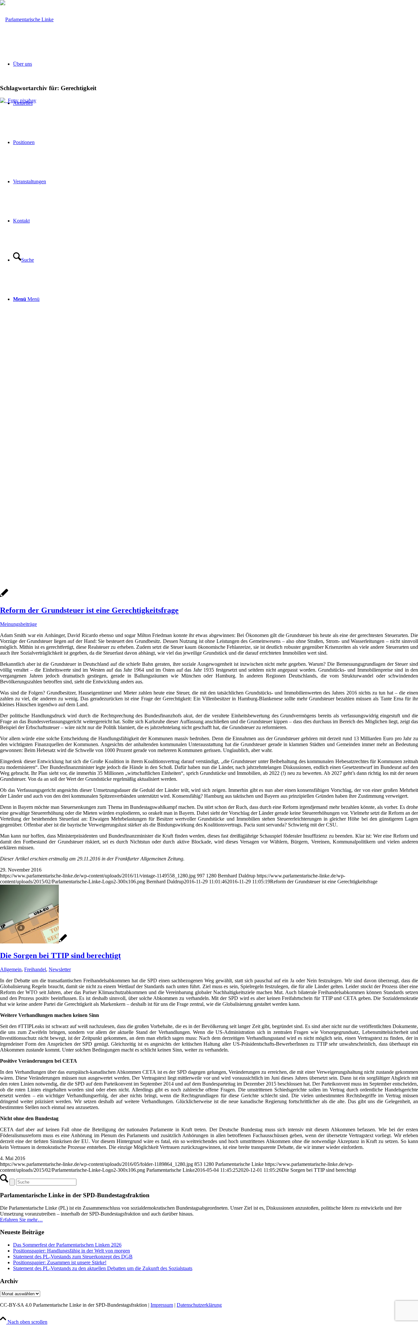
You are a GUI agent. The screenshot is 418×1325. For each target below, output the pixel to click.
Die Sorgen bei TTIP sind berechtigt (60, 955)
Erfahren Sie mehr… (21, 1219)
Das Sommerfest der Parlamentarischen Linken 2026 (67, 1245)
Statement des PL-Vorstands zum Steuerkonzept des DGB (73, 1256)
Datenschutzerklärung (199, 1305)
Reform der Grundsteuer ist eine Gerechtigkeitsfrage (89, 610)
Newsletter (60, 969)
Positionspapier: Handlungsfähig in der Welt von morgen (71, 1250)
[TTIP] (33, 941)
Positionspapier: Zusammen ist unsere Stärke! (59, 1262)
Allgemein (11, 969)
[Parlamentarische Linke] (27, 19)
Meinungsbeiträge (18, 624)
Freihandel (35, 969)
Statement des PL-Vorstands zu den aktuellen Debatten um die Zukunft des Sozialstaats (102, 1268)
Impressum (162, 1305)
